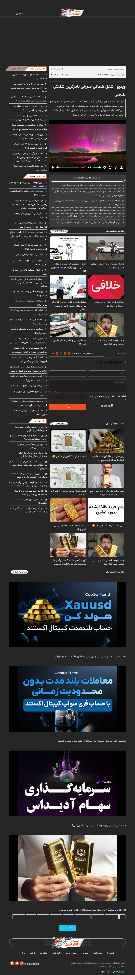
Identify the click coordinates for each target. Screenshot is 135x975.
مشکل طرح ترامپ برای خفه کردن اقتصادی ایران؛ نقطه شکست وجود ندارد (88, 216)
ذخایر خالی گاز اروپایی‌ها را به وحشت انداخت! (29, 215)
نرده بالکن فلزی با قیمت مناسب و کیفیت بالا (30, 501)
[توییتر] (17, 963)
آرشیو (32, 953)
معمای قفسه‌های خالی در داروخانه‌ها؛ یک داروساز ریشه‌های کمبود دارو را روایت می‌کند (29, 282)
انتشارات (44, 953)
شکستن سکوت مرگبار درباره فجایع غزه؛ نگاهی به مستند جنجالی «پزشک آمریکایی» (28, 369)
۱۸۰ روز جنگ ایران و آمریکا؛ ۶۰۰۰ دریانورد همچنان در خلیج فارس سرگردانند (28, 118)
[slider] (67, 167)
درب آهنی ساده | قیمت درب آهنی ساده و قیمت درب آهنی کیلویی (28, 510)
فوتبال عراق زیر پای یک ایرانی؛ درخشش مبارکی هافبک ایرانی (32, 454)
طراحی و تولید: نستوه (110, 971)
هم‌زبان (84, 953)
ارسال (67, 407)
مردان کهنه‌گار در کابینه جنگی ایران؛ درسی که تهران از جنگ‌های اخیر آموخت (88, 222)
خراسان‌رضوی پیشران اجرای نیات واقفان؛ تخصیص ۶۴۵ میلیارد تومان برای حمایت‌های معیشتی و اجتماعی (29, 204)
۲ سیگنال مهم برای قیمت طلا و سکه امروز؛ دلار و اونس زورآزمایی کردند (29, 359)
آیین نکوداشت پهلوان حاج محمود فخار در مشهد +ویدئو (28, 184)
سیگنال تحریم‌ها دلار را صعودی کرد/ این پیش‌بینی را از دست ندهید (30, 225)
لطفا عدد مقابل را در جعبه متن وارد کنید (107, 399)
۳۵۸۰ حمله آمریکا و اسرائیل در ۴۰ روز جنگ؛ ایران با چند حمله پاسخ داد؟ (29, 99)
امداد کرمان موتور (83, 916)
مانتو (122, 916)
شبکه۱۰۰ (110, 953)
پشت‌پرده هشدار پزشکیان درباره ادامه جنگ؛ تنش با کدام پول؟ (29, 378)
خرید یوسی (68, 916)
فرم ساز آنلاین (98, 916)
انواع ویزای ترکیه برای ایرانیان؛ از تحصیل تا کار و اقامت (31, 446)
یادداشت (57, 953)
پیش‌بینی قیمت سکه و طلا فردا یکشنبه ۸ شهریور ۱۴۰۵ (28, 193)
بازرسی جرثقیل (112, 916)
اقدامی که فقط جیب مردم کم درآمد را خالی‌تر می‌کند (29, 312)
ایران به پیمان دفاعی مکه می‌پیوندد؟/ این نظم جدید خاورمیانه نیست (90, 185)
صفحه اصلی (119, 69)
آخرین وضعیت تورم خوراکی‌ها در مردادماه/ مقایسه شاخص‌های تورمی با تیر (28, 340)
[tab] (37, 68)
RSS (23, 953)
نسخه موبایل (67, 928)
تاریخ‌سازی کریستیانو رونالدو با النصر (27, 385)
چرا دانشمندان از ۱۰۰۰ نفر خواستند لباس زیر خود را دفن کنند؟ (30, 108)
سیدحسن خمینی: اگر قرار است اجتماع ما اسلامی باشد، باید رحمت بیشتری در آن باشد (28, 235)
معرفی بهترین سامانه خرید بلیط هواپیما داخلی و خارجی (31, 428)
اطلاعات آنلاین (71, 12)
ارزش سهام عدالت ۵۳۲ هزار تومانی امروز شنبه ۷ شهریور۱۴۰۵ (30, 146)
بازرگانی (38, 420)
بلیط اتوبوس (19, 916)
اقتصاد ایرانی (56, 916)
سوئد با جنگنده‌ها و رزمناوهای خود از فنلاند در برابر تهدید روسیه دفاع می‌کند (29, 127)
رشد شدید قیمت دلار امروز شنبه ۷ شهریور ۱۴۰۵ (30, 412)
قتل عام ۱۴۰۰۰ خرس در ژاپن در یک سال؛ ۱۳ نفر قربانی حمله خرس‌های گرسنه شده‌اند (29, 87)
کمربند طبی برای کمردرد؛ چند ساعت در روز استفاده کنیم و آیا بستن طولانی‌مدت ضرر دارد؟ (28, 465)
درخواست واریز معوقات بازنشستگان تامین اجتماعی (30, 262)
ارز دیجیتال (31, 916)
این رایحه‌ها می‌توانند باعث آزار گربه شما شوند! (30, 293)
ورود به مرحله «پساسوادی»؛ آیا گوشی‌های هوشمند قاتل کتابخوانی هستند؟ (88, 210)
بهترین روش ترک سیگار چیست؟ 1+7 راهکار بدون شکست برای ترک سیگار (29, 475)
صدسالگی (97, 953)
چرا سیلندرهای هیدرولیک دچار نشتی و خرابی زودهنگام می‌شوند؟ (28, 437)
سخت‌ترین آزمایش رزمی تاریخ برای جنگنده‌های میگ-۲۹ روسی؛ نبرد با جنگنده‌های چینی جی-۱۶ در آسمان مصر (30, 157)
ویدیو (110, 69)
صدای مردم (71, 953)
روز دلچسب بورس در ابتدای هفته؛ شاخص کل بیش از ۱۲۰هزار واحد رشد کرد (29, 350)
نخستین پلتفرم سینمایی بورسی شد (27, 254)
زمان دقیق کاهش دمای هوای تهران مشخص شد (30, 394)
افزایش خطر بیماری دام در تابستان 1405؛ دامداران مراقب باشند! (30, 492)
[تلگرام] (12, 963)
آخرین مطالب (35, 176)
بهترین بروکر (43, 916)
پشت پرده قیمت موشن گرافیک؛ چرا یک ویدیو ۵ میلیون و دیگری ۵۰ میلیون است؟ (28, 484)
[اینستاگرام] (22, 963)
